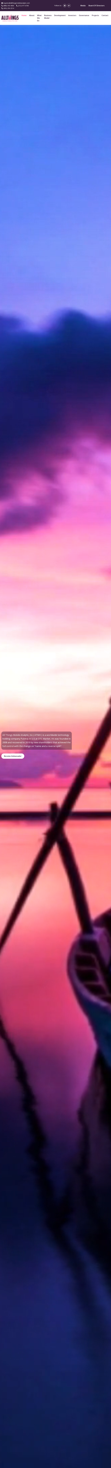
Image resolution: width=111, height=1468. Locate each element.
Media (83, 5)
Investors (72, 15)
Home (24, 15)
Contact (105, 15)
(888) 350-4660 (8, 6)
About (31, 15)
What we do (39, 18)
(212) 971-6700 (23, 6)
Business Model (48, 16)
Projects (95, 15)
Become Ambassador (13, 756)
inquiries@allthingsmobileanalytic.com (16, 3)
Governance (84, 15)
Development (60, 15)
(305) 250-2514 (8, 8)
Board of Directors (96, 5)
